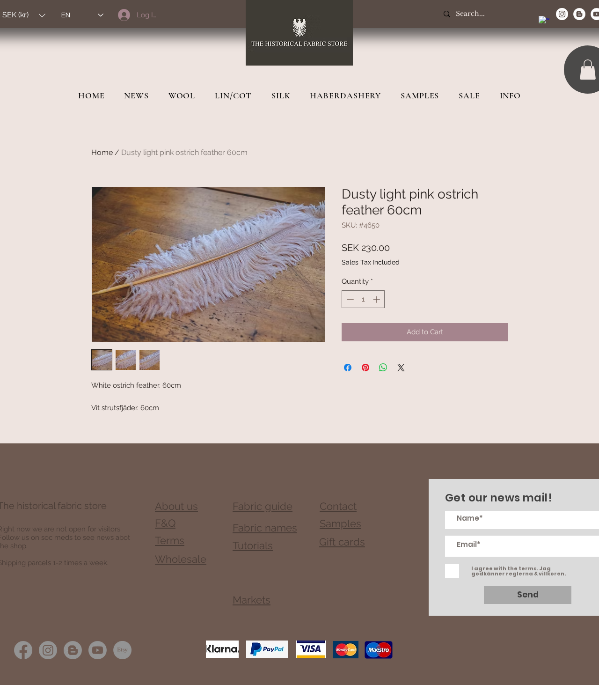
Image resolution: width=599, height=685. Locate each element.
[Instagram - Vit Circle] (562, 14)
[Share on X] (401, 367)
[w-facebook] (545, 22)
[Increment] (377, 299)
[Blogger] (73, 650)
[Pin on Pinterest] (365, 367)
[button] (587, 69)
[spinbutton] (363, 299)
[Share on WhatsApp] (383, 367)
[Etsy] (122, 650)
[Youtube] (97, 650)
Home (102, 152)
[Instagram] (48, 650)
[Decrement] (349, 299)
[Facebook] (23, 650)
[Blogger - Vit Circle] (579, 14)
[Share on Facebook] (347, 367)
